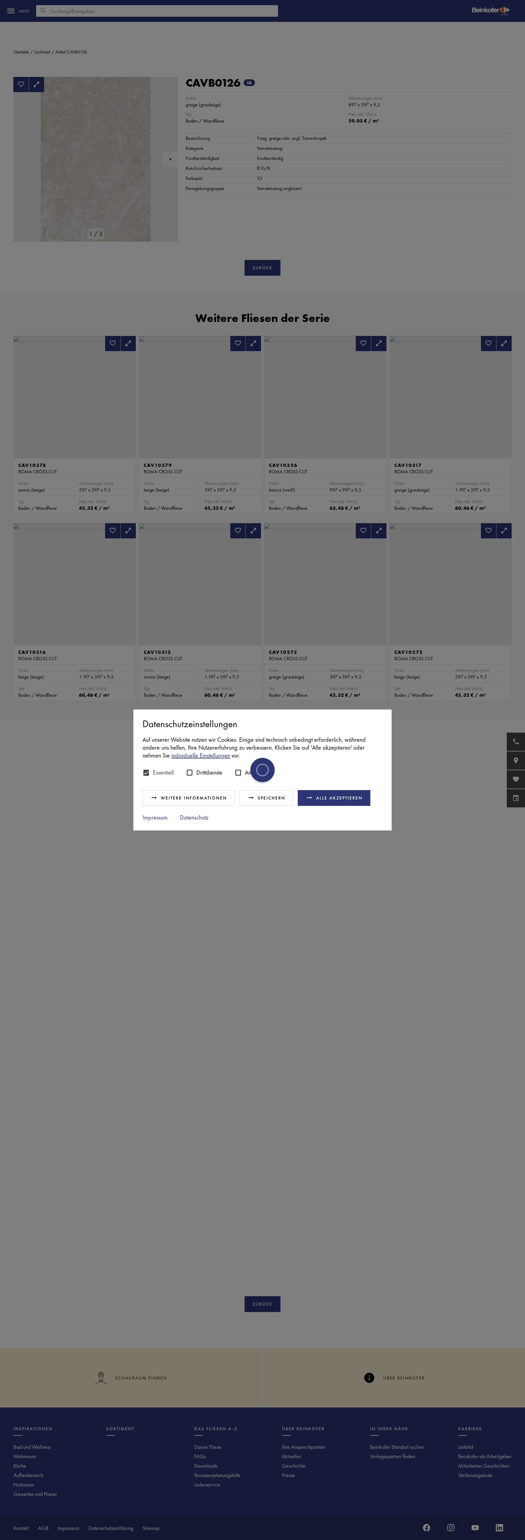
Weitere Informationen (194, 798)
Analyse (254, 772)
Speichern (271, 798)
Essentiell (163, 772)
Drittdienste (209, 772)
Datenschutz (194, 817)
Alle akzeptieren (339, 798)
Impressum (155, 817)
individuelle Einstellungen (200, 755)
